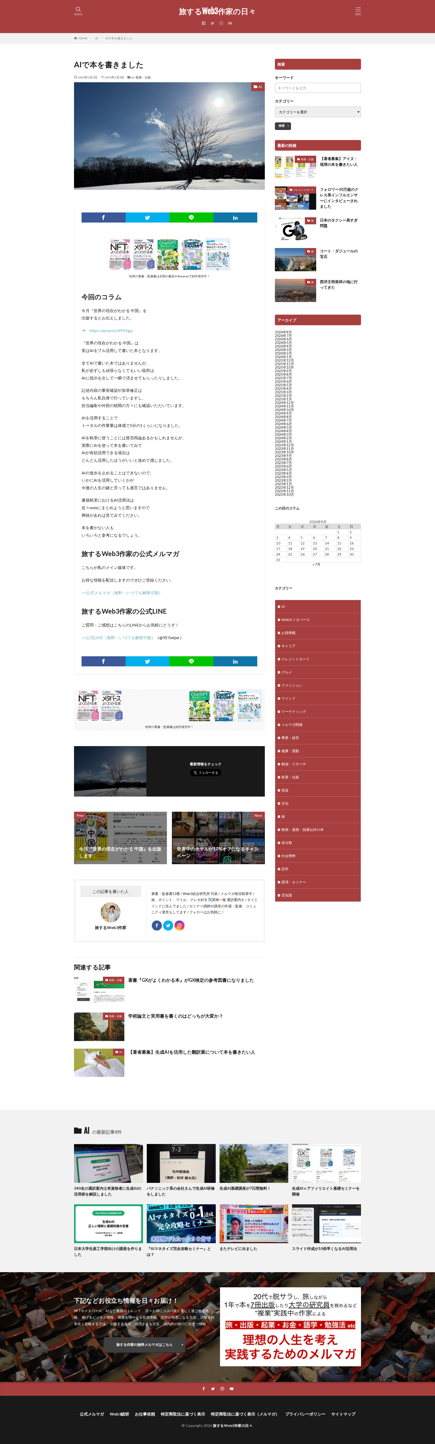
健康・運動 (290, 751)
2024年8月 (283, 417)
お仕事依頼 (145, 1413)
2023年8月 (283, 459)
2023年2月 (283, 480)
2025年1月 (283, 399)
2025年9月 (283, 371)
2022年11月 (284, 491)
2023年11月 (284, 448)
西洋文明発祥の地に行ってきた (339, 284)
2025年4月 (283, 388)
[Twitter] (148, 217)
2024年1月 (283, 441)
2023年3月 (283, 477)
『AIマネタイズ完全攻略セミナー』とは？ (179, 1251)
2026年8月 (283, 332)
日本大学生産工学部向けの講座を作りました (108, 1251)
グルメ (286, 672)
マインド (288, 698)
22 (339, 549)
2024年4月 (283, 431)
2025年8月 (283, 374)
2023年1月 (283, 484)
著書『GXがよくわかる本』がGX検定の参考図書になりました (191, 980)
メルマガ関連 (292, 724)
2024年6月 (283, 424)
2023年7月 (283, 462)
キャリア (288, 646)
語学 (284, 869)
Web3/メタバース (295, 619)
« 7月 (316, 564)
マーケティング (293, 711)
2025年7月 (283, 378)
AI (96, 38)
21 (327, 549)
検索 (282, 125)
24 (278, 554)
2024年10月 (284, 409)
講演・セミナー (293, 882)
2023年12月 (284, 445)
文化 (284, 803)
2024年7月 (283, 420)
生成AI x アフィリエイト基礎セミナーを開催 (326, 1191)
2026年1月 (283, 357)
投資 (284, 790)
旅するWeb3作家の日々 (217, 11)
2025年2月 (283, 395)
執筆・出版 (143, 77)
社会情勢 (288, 856)
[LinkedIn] (235, 217)
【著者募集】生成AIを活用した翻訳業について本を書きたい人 (191, 1052)
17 (278, 549)
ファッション (292, 685)
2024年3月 (283, 434)
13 (315, 543)
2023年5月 (283, 470)
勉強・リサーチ (293, 764)
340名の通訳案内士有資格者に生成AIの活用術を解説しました (107, 1191)
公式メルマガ (92, 1413)
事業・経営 (290, 737)
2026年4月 (283, 346)
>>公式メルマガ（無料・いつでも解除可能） (122, 592)
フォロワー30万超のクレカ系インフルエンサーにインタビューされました (339, 198)
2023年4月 (283, 473)
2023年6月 (283, 466)
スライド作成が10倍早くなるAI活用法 (324, 1248)
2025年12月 (284, 360)
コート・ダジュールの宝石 (339, 254)
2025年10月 (284, 367)
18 (290, 549)
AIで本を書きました (118, 38)
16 (352, 543)
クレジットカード (304, 189)
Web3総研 (119, 1413)
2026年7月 (283, 335)
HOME (83, 38)
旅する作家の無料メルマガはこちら (144, 1344)
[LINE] (191, 217)
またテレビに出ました (238, 1248)
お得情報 (288, 633)
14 (327, 543)
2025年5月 (283, 385)
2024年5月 (283, 427)
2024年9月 (283, 413)
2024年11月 (284, 406)
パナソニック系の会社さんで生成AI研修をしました (181, 1191)
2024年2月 (283, 438)
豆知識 (286, 895)
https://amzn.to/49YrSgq (111, 330)
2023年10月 (284, 452)
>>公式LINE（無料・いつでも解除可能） (118, 637)
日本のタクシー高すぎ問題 (339, 223)
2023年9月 (283, 455)
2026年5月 (283, 342)
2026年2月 (283, 353)
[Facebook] (104, 217)
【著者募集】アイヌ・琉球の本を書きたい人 (339, 161)
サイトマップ (343, 1413)
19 (303, 549)
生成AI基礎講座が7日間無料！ (245, 1188)
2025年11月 (284, 364)
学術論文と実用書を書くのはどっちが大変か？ (175, 1016)
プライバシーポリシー (305, 1413)
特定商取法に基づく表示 (183, 1413)
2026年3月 (283, 349)
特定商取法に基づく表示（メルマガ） (245, 1413)
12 (303, 543)
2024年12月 (284, 402)
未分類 (286, 842)
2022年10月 (284, 494)
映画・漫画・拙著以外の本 (302, 829)
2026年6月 (283, 339)
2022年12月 (284, 487)
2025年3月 (283, 392)
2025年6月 (283, 381)
